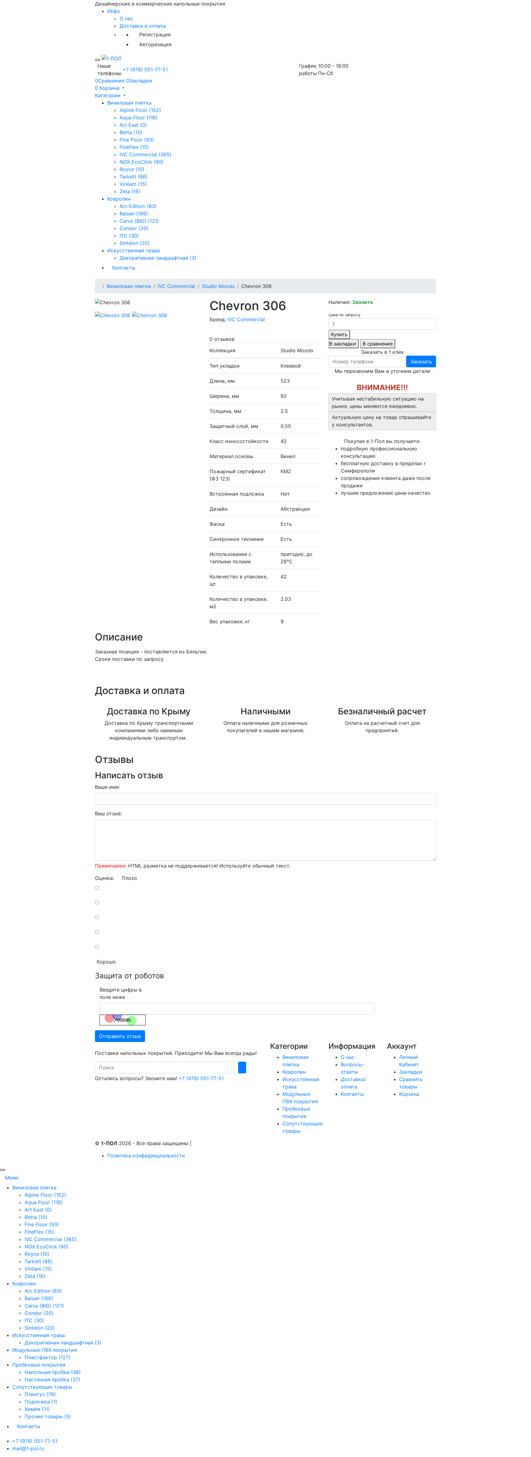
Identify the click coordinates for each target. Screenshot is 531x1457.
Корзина (409, 1094)
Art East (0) (133, 125)
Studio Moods (218, 286)
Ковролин (119, 199)
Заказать (421, 361)
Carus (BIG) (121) (139, 221)
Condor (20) (134, 228)
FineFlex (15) (134, 147)
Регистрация (155, 34)
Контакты (123, 268)
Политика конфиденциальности (146, 1155)
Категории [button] (108, 95)
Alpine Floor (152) (140, 110)
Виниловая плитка (129, 103)
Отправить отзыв (120, 1036)
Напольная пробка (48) (53, 1372)
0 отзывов (222, 339)
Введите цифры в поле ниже (121, 993)
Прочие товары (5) (48, 1416)
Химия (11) (37, 1409)
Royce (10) (132, 169)
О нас (126, 18)
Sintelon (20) (135, 243)
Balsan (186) (134, 213)
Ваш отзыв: (108, 813)
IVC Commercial (176, 286)
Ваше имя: (107, 787)
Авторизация (155, 44)
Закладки (410, 1072)
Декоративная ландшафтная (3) (158, 258)
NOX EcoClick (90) (141, 162)
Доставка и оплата (143, 26)
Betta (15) (131, 132)
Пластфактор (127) (47, 1357)
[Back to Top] (2, 1170)
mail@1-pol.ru (28, 1448)
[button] (110, 88)
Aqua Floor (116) (139, 117)
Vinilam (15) (133, 184)
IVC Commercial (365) (145, 154)
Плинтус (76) (40, 1394)
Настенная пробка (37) (52, 1379)
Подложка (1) (41, 1402)
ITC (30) (129, 236)
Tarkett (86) (134, 177)
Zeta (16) (130, 191)
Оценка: (104, 878)
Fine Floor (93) (137, 140)
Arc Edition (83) (138, 206)
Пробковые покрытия (38, 1365)
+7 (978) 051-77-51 (145, 69)
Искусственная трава (133, 250)
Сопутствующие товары (42, 1387)
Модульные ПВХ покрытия (44, 1350)
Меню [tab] (12, 1178)
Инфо (113, 11)
